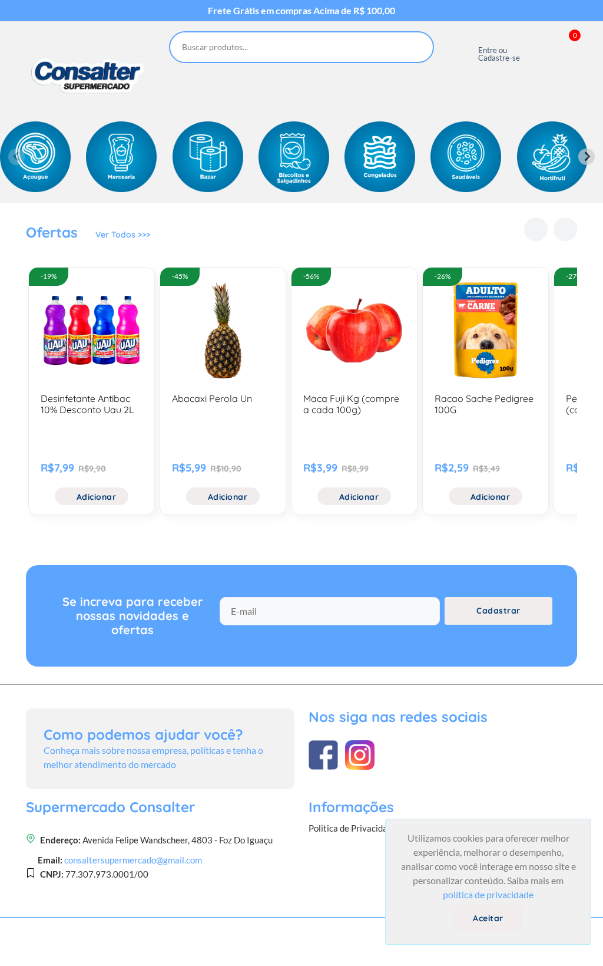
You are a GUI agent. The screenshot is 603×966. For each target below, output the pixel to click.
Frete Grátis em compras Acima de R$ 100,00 (301, 10)
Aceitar (488, 918)
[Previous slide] (16, 157)
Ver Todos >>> (122, 234)
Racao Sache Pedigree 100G (484, 404)
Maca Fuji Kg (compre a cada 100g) (351, 404)
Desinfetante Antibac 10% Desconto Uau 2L (87, 404)
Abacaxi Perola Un (212, 398)
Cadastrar (498, 610)
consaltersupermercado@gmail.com (133, 860)
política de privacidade (488, 894)
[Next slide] (586, 157)
